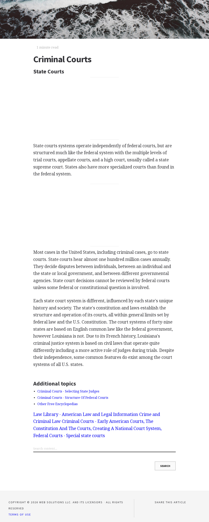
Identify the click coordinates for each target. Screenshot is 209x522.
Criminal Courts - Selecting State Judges (68, 391)
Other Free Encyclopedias (57, 404)
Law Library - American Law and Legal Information (85, 414)
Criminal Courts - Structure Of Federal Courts (72, 398)
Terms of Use (20, 514)
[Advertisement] (104, 108)
